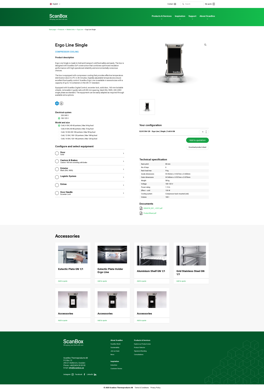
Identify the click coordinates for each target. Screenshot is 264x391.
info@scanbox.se (76, 368)
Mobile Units (71, 29)
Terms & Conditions (142, 388)
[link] (91, 126)
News (112, 354)
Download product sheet (197, 147)
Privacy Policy (155, 388)
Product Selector (139, 347)
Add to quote (62, 281)
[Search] (183, 4)
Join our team (115, 351)
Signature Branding (140, 351)
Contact (170, 4)
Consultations (138, 354)
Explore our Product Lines (142, 344)
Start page (52, 29)
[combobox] (193, 4)
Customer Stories (116, 368)
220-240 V (65, 115)
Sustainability (115, 347)
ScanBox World (115, 344)
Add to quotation (197, 140)
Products (61, 29)
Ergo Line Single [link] (90, 29)
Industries (114, 365)
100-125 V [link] (65, 118)
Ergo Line (80, 29)
